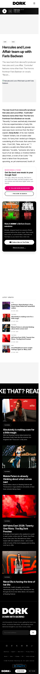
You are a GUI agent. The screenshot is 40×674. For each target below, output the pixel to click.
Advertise (6, 651)
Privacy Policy (30, 651)
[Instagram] (7, 646)
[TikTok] (32, 646)
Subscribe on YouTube (20, 242)
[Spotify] (27, 646)
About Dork (20, 651)
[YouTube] (22, 646)
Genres (5, 656)
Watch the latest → (19, 247)
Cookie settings (30, 656)
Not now (32, 671)
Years (11, 656)
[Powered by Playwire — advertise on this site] (19, 666)
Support (13, 651)
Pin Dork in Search (19, 193)
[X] (17, 646)
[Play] (4, 11)
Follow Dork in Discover (19, 188)
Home (5, 42)
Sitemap (17, 656)
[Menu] (34, 3)
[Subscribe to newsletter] (33, 632)
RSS (22, 656)
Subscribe (20, 671)
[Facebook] (12, 646)
